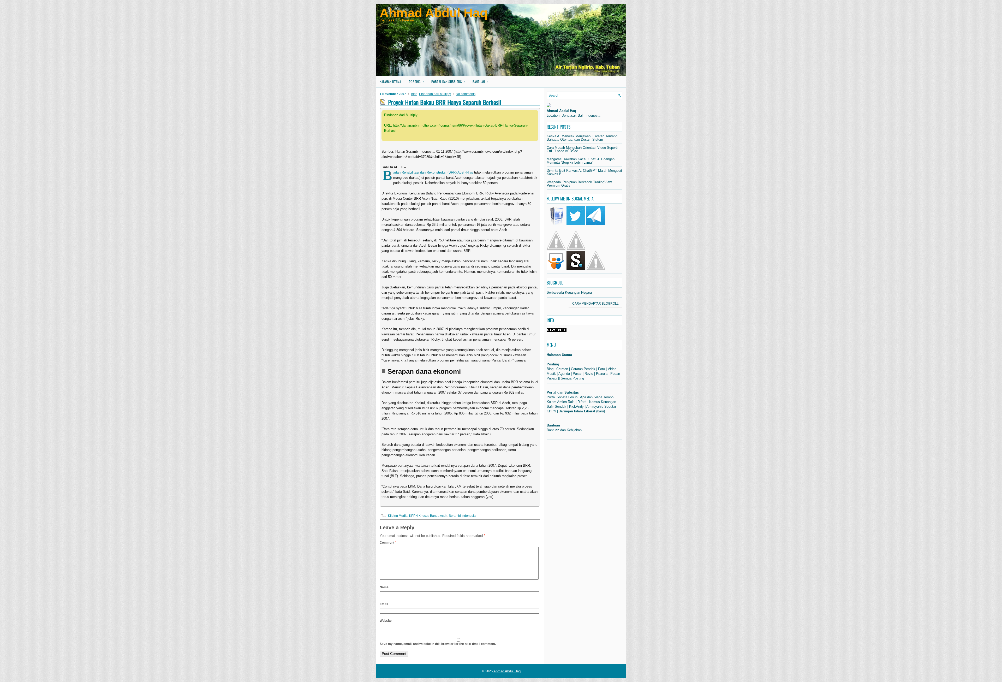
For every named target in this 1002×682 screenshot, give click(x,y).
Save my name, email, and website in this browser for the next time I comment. (438, 644)
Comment (388, 542)
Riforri (581, 402)
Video (612, 369)
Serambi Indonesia (462, 516)
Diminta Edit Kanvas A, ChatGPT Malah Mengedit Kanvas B (584, 172)
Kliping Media (398, 516)
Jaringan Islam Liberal (577, 411)
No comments (465, 94)
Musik (551, 374)
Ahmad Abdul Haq (433, 13)
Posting (416, 81)
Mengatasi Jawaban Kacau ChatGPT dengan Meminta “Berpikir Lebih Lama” (581, 160)
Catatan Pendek (583, 369)
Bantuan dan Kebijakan (564, 430)
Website (386, 620)
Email (384, 604)
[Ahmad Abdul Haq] (549, 106)
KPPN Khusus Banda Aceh (428, 516)
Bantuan (480, 81)
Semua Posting (572, 378)
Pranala (601, 374)
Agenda (564, 374)
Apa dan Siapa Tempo (596, 397)
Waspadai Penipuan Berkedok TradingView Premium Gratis (579, 183)
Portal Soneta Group (562, 397)
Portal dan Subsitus (448, 81)
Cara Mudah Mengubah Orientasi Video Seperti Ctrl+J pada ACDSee (582, 149)
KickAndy (576, 406)
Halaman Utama (390, 81)
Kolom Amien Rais (561, 402)
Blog (414, 94)
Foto (601, 369)
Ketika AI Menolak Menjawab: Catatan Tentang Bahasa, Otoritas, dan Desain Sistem (582, 137)
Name (384, 587)
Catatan (562, 369)
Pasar (577, 374)
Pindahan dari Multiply (435, 94)
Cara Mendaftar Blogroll (595, 303)
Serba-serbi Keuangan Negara (569, 292)
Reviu (588, 374)
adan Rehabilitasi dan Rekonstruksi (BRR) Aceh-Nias (433, 172)
